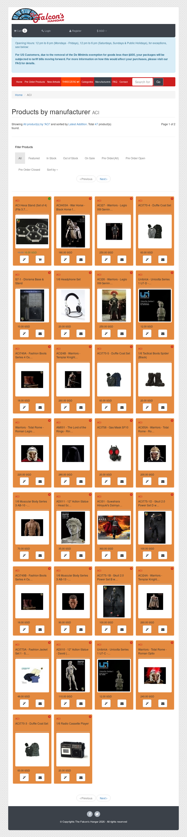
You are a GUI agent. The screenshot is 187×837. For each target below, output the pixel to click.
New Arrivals (53, 81)
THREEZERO (69, 81)
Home (19, 81)
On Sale (90, 158)
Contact (123, 81)
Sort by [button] (51, 169)
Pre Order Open (135, 158)
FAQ (115, 81)
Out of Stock (70, 158)
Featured (34, 158)
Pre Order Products (35, 81)
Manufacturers (102, 81)
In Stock (51, 158)
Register (76, 30)
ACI (17, 200)
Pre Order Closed (29, 169)
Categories (87, 81)
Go (158, 82)
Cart (21, 30)
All (20, 158)
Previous (86, 179)
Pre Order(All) (110, 158)
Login (47, 30)
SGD (101, 30)
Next (103, 179)
